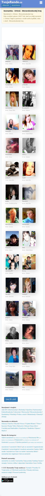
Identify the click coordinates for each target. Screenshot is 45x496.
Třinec (38, 423)
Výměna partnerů (22, 442)
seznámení (5, 447)
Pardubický (5, 414)
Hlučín (4, 430)
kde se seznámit (24, 454)
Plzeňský (13, 414)
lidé (41, 449)
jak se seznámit (27, 447)
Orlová (27, 426)
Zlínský (4, 416)
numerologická (14, 449)
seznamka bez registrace (10, 454)
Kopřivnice (22, 428)
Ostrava (4, 423)
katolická (5, 449)
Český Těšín (12, 426)
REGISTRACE (16, 5)
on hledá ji (16, 437)
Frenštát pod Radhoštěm (10, 428)
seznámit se (11, 451)
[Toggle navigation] (41, 2)
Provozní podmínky (19, 472)
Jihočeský (21, 410)
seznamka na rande (8, 461)
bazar (40, 461)
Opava (37, 428)
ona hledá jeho (24, 437)
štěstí (19, 447)
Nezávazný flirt (34, 437)
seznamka (19, 461)
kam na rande (20, 451)
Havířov (10, 423)
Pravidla (35, 468)
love (35, 463)
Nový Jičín (33, 426)
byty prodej (27, 461)
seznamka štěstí (31, 451)
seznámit (13, 447)
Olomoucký (25, 412)
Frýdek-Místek (30, 423)
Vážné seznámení (8, 437)
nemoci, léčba (12, 463)
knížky (40, 463)
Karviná (4, 426)
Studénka (31, 428)
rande (3, 451)
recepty (4, 463)
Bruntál (16, 423)
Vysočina (29, 410)
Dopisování (19, 440)
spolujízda (11, 442)
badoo (37, 449)
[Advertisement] (22, 34)
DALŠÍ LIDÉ (11, 399)
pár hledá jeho (38, 442)
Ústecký (39, 414)
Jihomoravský (12, 410)
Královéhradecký (7, 412)
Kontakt (28, 468)
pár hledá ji (31, 442)
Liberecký (17, 412)
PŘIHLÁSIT (6, 5)
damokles (29, 463)
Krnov (22, 423)
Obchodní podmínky (19, 470)
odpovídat (21, 463)
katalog (35, 461)
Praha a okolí (21, 414)
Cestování (5, 442)
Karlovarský (37, 410)
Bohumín (20, 426)
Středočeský (31, 414)
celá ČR (4, 410)
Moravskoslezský (36, 412)
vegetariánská (38, 447)
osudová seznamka (26, 449)
